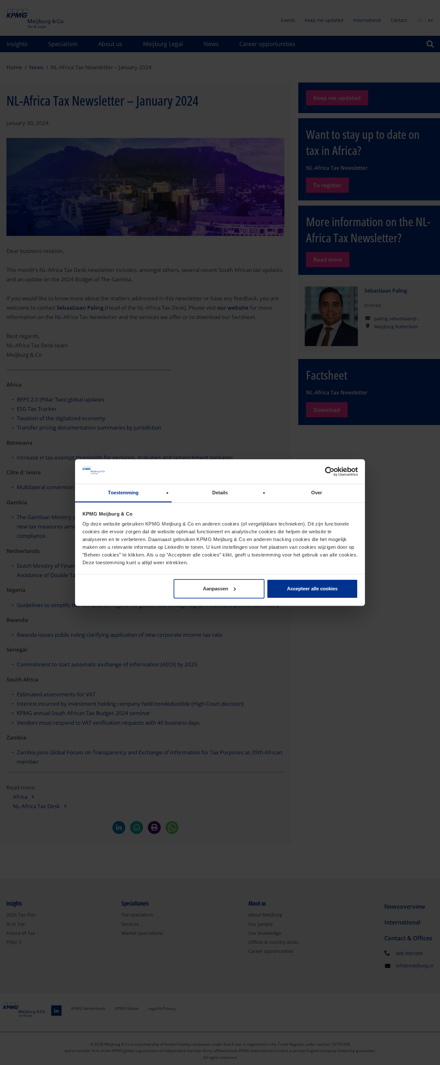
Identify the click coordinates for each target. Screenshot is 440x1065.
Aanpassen (215, 588)
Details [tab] (220, 493)
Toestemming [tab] (123, 493)
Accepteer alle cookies (312, 588)
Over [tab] (316, 493)
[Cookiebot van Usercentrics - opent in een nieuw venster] (329, 471)
